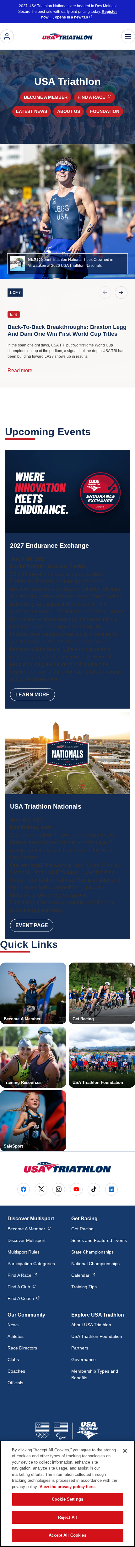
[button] (67, 264)
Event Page (31, 925)
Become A (29, 1228)
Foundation (104, 111)
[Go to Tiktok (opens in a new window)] (94, 1189)
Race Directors (22, 1347)
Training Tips (84, 1286)
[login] (7, 36)
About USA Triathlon (91, 1324)
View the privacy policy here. (68, 1486)
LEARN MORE (32, 694)
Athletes (16, 1336)
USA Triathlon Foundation (96, 1336)
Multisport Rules (24, 1251)
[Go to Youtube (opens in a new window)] (76, 1189)
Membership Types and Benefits (94, 1374)
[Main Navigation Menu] (128, 36)
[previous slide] (105, 292)
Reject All (67, 1517)
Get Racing (82, 1228)
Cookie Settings (67, 1499)
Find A (22, 1275)
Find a (96, 97)
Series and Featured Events (99, 1240)
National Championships (95, 1263)
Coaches (16, 1371)
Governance (83, 1359)
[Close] (125, 1451)
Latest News (31, 111)
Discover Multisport (27, 1240)
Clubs (13, 1359)
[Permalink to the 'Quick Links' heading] (62, 944)
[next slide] (121, 292)
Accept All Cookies (67, 1535)
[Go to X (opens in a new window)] (41, 1189)
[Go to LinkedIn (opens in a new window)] (111, 1189)
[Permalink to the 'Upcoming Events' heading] (95, 431)
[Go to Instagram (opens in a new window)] (58, 1189)
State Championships (92, 1251)
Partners (79, 1347)
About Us (68, 111)
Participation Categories (31, 1263)
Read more (20, 370)
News (13, 1324)
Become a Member (46, 97)
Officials (15, 1382)
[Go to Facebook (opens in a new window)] (23, 1189)
